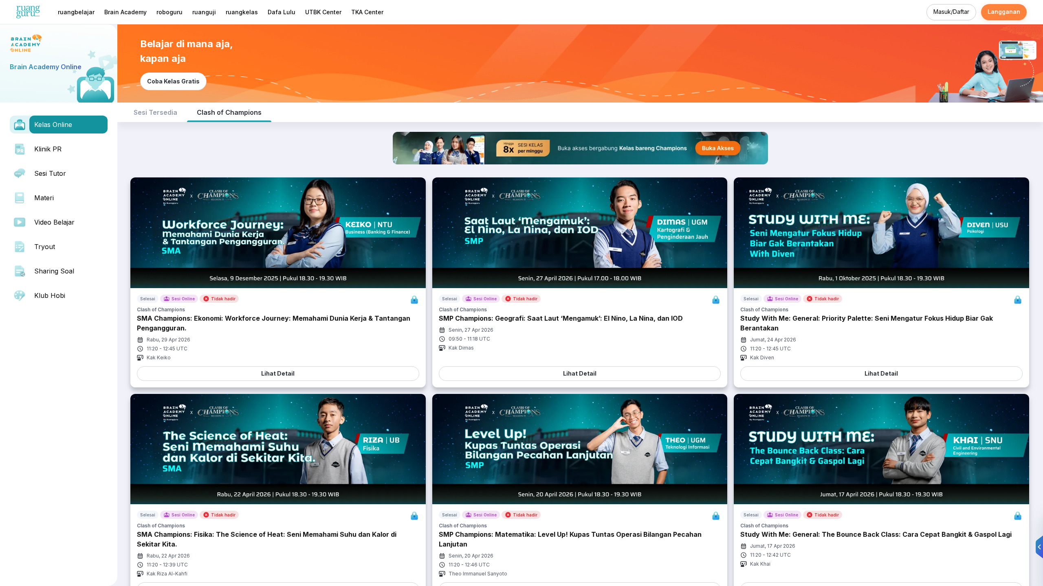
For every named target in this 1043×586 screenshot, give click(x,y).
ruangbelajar (76, 12)
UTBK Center (323, 12)
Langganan (1004, 11)
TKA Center (367, 12)
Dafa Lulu (281, 12)
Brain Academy (125, 12)
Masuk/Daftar (951, 11)
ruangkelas (242, 12)
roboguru (169, 12)
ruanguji (204, 12)
